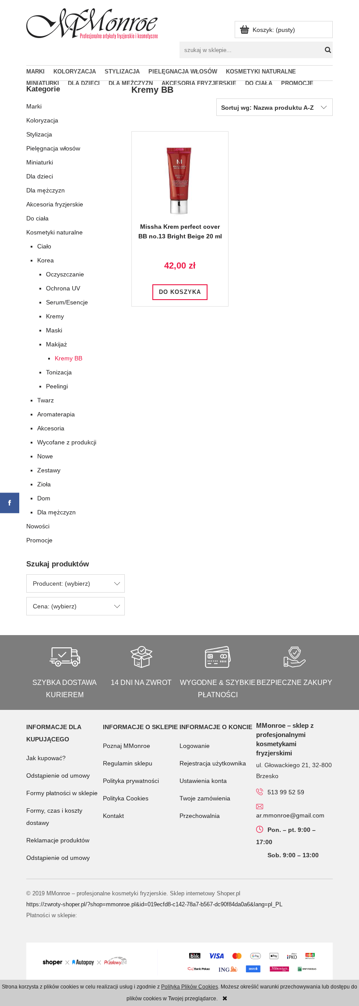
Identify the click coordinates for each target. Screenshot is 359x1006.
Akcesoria (50, 428)
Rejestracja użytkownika (213, 763)
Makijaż (56, 344)
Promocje (39, 540)
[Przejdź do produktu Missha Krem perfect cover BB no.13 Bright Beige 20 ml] (180, 180)
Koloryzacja (42, 120)
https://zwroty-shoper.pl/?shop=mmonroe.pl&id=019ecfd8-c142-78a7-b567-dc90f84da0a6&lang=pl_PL (154, 904)
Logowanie (195, 745)
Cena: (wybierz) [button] (55, 606)
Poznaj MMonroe (126, 745)
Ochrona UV (63, 288)
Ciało (44, 246)
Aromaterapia (56, 414)
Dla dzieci (39, 176)
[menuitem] (39, 71)
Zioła (44, 484)
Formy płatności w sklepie (62, 792)
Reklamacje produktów (57, 840)
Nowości (37, 526)
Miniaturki (39, 162)
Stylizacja (39, 134)
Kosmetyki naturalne (54, 232)
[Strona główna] (92, 22)
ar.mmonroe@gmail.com (290, 815)
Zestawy (48, 470)
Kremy (55, 316)
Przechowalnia (200, 815)
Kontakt (113, 815)
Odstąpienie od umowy (58, 775)
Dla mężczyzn (45, 190)
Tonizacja (59, 372)
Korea (45, 260)
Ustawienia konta (203, 780)
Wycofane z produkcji (66, 442)
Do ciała (37, 218)
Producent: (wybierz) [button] (61, 583)
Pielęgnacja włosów (53, 148)
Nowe (45, 456)
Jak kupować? (46, 757)
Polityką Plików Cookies (189, 987)
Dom (43, 498)
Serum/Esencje (67, 302)
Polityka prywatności (131, 780)
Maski (54, 330)
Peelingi (57, 386)
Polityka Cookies (125, 798)
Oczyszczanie (65, 274)
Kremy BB (68, 358)
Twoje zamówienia (205, 798)
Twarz (45, 400)
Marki (34, 106)
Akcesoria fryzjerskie (54, 204)
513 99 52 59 (285, 792)
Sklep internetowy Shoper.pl (205, 893)
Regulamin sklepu (127, 763)
